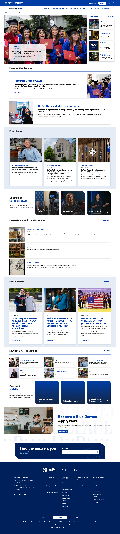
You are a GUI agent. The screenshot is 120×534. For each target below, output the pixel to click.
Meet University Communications (95, 400)
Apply (102, 3)
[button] (94, 8)
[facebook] (22, 494)
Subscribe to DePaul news (45, 400)
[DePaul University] (16, 3)
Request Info (92, 3)
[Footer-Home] (60, 470)
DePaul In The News (96, 212)
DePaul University (9, 12)
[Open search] (109, 3)
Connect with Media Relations (45, 211)
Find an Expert (68, 212)
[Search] (97, 452)
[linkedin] (15, 494)
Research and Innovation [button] (72, 8)
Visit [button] (43, 517)
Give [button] (77, 517)
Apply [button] (60, 517)
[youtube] (25, 494)
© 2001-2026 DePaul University (60, 528)
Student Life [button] (46, 8)
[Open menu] (114, 3)
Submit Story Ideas (70, 401)
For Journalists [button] (83, 8)
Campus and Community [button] (58, 8)
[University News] (15, 8)
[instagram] (20, 494)
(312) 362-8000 (21, 485)
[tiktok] (17, 494)
